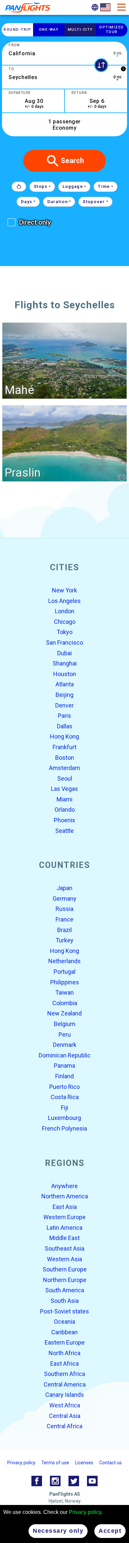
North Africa (64, 1353)
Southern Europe (65, 1269)
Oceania (64, 1321)
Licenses (84, 1462)
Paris (64, 715)
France (64, 919)
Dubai (64, 653)
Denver (64, 705)
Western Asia (64, 1259)
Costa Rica (65, 1097)
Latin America (64, 1227)
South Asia (65, 1300)
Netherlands (64, 961)
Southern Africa (64, 1374)
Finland (64, 1076)
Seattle (64, 830)
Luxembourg (64, 1118)
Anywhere (64, 1185)
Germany (64, 898)
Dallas (64, 726)
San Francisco (64, 642)
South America (64, 1290)
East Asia (65, 1206)
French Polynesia (64, 1128)
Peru (65, 1034)
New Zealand (64, 1013)
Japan (64, 888)
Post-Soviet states (64, 1311)
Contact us (110, 1462)
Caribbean (64, 1332)
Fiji (64, 1107)
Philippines (64, 982)
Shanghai (65, 663)
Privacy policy (85, 1512)
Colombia (64, 1003)
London (64, 611)
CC (121, 477)
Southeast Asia (64, 1248)
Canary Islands (64, 1395)
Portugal (64, 971)
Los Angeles (64, 600)
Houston (64, 673)
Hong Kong (64, 736)
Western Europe (64, 1217)
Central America (65, 1384)
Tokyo (64, 632)
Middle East (64, 1238)
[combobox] (64, 53)
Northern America (64, 1196)
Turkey (64, 940)
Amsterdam (64, 767)
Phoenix (64, 820)
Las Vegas (64, 789)
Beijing (64, 694)
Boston (64, 757)
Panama (64, 1065)
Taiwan (64, 992)
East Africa (64, 1363)
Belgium (64, 1023)
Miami (64, 799)
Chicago (64, 621)
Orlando (65, 809)
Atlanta (65, 684)
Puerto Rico (64, 1086)
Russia (64, 909)
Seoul (64, 778)
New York (64, 590)
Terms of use (55, 1462)
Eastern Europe (65, 1342)
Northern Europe (64, 1279)
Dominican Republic (65, 1055)
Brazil (64, 929)
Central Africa (64, 1426)
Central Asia (64, 1415)
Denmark (64, 1045)
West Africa (64, 1405)
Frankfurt (64, 747)
